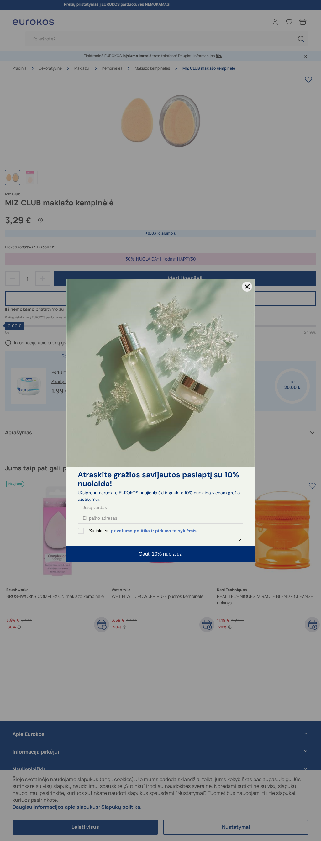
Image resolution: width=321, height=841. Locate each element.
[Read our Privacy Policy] (239, 540)
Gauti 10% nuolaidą (160, 554)
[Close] (247, 286)
